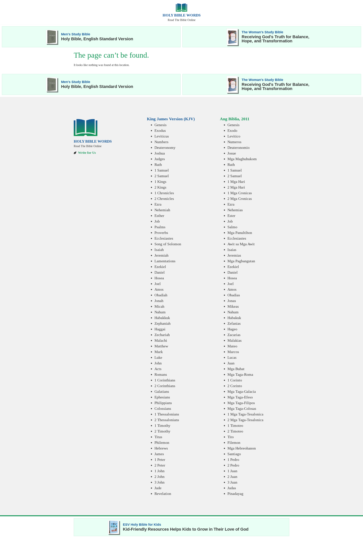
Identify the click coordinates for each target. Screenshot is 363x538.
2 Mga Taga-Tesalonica (245, 420)
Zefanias (234, 323)
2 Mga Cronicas (239, 198)
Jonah (158, 301)
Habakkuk (162, 318)
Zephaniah (162, 323)
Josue (231, 153)
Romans (160, 374)
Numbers (161, 142)
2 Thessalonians (166, 420)
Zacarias (233, 335)
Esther (159, 215)
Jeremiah (161, 255)
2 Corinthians (164, 386)
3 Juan (232, 482)
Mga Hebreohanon (241, 448)
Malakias (234, 340)
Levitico (233, 136)
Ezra (157, 204)
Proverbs (161, 233)
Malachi (160, 340)
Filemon (233, 442)
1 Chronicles (164, 193)
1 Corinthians (164, 380)
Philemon (161, 442)
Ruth (158, 164)
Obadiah (160, 295)
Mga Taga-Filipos (241, 403)
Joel (157, 284)
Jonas (231, 301)
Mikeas (233, 306)
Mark (158, 352)
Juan (230, 363)
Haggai (159, 329)
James (159, 454)
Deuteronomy (164, 147)
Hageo (232, 329)
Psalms (159, 227)
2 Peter (159, 465)
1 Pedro (233, 459)
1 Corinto (234, 380)
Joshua (159, 153)
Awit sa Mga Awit (241, 244)
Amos (159, 289)
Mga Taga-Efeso (240, 397)
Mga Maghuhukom (242, 159)
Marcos (233, 352)
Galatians (161, 391)
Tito (230, 437)
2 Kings (160, 187)
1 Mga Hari (236, 181)
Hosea (159, 278)
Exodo (232, 130)
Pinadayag (235, 493)
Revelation (162, 493)
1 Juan (232, 471)
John (158, 363)
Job (157, 221)
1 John (159, 471)
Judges (159, 159)
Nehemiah (162, 210)
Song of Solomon (167, 244)
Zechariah (162, 335)
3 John (159, 482)
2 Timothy (162, 431)
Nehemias (235, 210)
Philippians (163, 403)
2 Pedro (233, 465)
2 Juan (232, 476)
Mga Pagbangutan (241, 261)
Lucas (232, 357)
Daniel (159, 272)
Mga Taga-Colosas (241, 408)
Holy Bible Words (182, 15)
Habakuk (234, 318)
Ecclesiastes (163, 238)
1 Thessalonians (166, 414)
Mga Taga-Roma (240, 374)
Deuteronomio (238, 147)
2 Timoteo (235, 431)
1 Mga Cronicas (239, 193)
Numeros (234, 142)
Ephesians (162, 397)
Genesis (160, 125)
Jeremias (234, 255)
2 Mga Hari (236, 187)
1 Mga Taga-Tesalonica (245, 414)
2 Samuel (161, 176)
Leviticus (161, 136)
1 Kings (160, 181)
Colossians (162, 408)
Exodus (160, 130)
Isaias (231, 250)
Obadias (233, 295)
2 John (159, 476)
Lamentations (164, 261)
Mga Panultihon (239, 233)
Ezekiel (160, 267)
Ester (231, 215)
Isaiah (159, 250)
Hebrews (161, 448)
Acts (157, 369)
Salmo (232, 227)
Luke (158, 357)
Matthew (161, 346)
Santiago (234, 454)
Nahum (160, 312)
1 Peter (159, 459)
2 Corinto (234, 386)
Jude (157, 488)
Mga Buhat (235, 369)
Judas (231, 488)
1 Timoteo (235, 425)
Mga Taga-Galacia (241, 391)
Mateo (232, 346)
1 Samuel (161, 170)
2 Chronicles (164, 198)
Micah (159, 306)
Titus (158, 437)
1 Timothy (162, 425)
